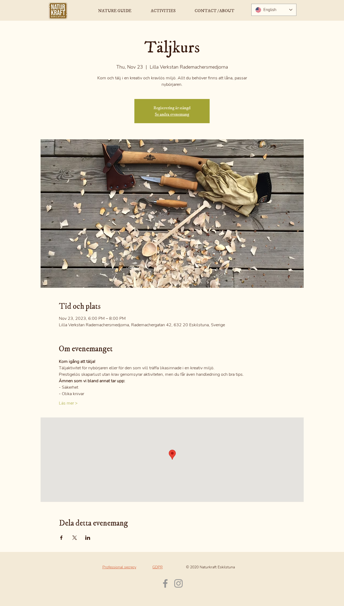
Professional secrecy (119, 567)
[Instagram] (178, 583)
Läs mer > (68, 403)
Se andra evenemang (172, 114)
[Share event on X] (74, 538)
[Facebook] (165, 583)
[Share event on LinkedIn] (87, 538)
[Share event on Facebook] (61, 538)
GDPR (157, 567)
